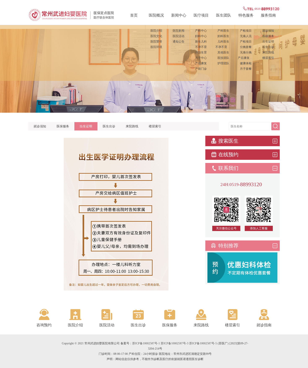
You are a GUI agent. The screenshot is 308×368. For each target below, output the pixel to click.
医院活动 (178, 36)
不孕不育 (201, 47)
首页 (134, 15)
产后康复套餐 (246, 57)
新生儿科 (201, 41)
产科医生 (223, 30)
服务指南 (268, 15)
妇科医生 (223, 36)
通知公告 (178, 41)
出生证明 (268, 41)
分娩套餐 (246, 47)
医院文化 (156, 36)
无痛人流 (246, 36)
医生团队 (223, 15)
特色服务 (246, 15)
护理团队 (223, 63)
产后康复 (201, 63)
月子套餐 (246, 68)
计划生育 (201, 52)
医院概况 (156, 15)
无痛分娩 (246, 52)
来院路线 (268, 52)
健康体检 (246, 63)
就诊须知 (268, 30)
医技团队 (223, 57)
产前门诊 (201, 68)
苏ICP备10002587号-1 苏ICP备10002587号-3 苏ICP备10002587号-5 (174, 343)
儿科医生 (223, 41)
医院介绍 (156, 30)
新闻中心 (178, 15)
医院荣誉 (156, 41)
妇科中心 (201, 36)
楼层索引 (268, 57)
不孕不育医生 (224, 47)
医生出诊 (268, 47)
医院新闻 (178, 30)
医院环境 (156, 47)
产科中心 (201, 30)
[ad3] (242, 281)
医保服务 (268, 36)
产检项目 (246, 30)
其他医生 (223, 52)
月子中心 (201, 57)
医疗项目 (201, 15)
